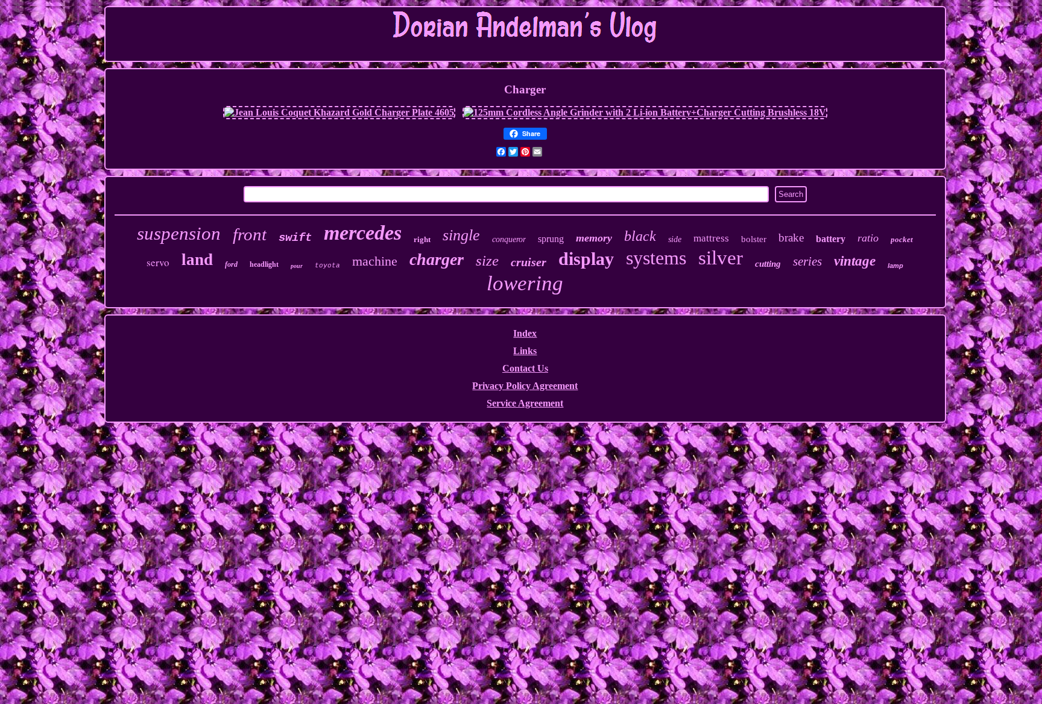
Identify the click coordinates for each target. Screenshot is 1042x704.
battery (830, 239)
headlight (264, 264)
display (586, 259)
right (422, 239)
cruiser (528, 262)
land (197, 260)
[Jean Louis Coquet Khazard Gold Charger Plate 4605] (339, 112)
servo (158, 262)
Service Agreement (525, 403)
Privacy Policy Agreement (525, 386)
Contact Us (525, 368)
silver (720, 258)
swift (295, 238)
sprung (551, 239)
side (674, 239)
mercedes (363, 233)
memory (594, 238)
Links (525, 351)
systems (656, 258)
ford (231, 264)
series (807, 261)
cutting (768, 264)
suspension (179, 233)
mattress (711, 238)
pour (297, 266)
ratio (868, 238)
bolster (753, 239)
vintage (855, 261)
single (461, 235)
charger (436, 259)
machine (374, 261)
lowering (525, 283)
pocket (902, 239)
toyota (327, 265)
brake (791, 237)
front (250, 234)
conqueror (509, 239)
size (487, 260)
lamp (895, 265)
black (640, 236)
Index (525, 333)
